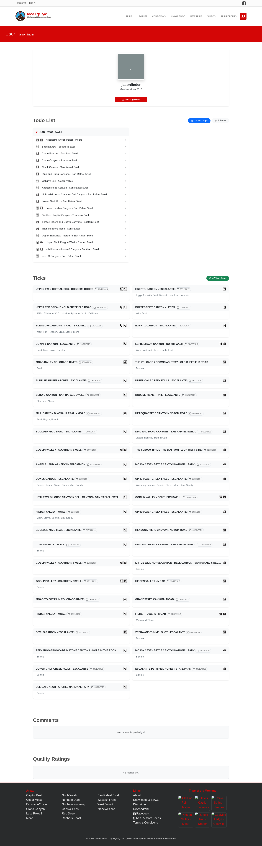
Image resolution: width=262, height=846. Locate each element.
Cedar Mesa (34, 799)
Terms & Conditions (145, 822)
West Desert (105, 804)
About (137, 795)
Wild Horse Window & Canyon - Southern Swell (72, 249)
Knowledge (178, 16)
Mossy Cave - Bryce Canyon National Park (165, 464)
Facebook (142, 813)
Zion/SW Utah (106, 809)
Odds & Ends (70, 809)
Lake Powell (34, 813)
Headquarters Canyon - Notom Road (161, 413)
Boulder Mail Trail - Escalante (157, 394)
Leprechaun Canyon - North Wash (159, 343)
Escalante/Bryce (36, 804)
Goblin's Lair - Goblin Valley (57, 180)
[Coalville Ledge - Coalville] (219, 819)
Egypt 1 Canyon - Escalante (155, 289)
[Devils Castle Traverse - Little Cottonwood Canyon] (202, 803)
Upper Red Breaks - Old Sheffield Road (63, 307)
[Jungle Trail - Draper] (202, 819)
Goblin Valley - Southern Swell (59, 449)
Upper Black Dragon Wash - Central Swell (69, 242)
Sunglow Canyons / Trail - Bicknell (61, 325)
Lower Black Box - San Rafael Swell (62, 201)
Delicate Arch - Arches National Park (62, 686)
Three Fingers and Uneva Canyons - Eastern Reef (70, 221)
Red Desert (69, 813)
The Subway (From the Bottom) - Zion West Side (168, 449)
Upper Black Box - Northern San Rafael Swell (67, 235)
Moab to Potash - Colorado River (60, 599)
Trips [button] (129, 16)
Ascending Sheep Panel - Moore (64, 139)
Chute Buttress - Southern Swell (60, 153)
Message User (132, 99)
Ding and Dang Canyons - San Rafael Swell (66, 173)
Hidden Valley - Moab (51, 511)
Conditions (159, 16)
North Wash (69, 795)
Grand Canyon (35, 809)
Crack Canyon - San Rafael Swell (60, 167)
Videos (211, 16)
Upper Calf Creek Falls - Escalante (161, 380)
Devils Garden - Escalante (55, 478)
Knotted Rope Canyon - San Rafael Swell (65, 187)
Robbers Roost (71, 818)
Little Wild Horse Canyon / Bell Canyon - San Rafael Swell (74, 194)
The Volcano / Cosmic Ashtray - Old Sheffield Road (171, 362)
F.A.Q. (155, 799)
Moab (29, 818)
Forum (143, 16)
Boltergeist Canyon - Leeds (155, 307)
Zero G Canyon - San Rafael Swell (61, 256)
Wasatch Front (106, 799)
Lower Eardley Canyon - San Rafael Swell (69, 208)
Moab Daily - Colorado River (56, 362)
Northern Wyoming (74, 804)
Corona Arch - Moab (50, 544)
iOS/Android (141, 809)
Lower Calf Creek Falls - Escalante (62, 668)
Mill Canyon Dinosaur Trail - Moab (60, 413)
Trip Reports (229, 16)
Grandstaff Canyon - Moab (154, 599)
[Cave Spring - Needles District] (219, 803)
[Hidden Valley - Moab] (185, 819)
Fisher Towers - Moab (150, 613)
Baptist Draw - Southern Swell (58, 146)
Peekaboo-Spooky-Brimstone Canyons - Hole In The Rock (76, 650)
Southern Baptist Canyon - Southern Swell (65, 215)
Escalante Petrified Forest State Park (163, 668)
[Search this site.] (243, 16)
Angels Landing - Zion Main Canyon (60, 464)
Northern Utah (71, 799)
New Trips (196, 16)
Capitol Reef (34, 795)
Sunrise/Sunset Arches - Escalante (61, 380)
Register (22, 3)
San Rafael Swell (108, 795)
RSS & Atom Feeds (148, 818)
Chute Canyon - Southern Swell (59, 160)
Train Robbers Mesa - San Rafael (61, 228)
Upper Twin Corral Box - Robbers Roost (64, 289)
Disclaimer (140, 804)
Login (32, 3)
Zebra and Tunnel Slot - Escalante (160, 632)
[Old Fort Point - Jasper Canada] (185, 803)
